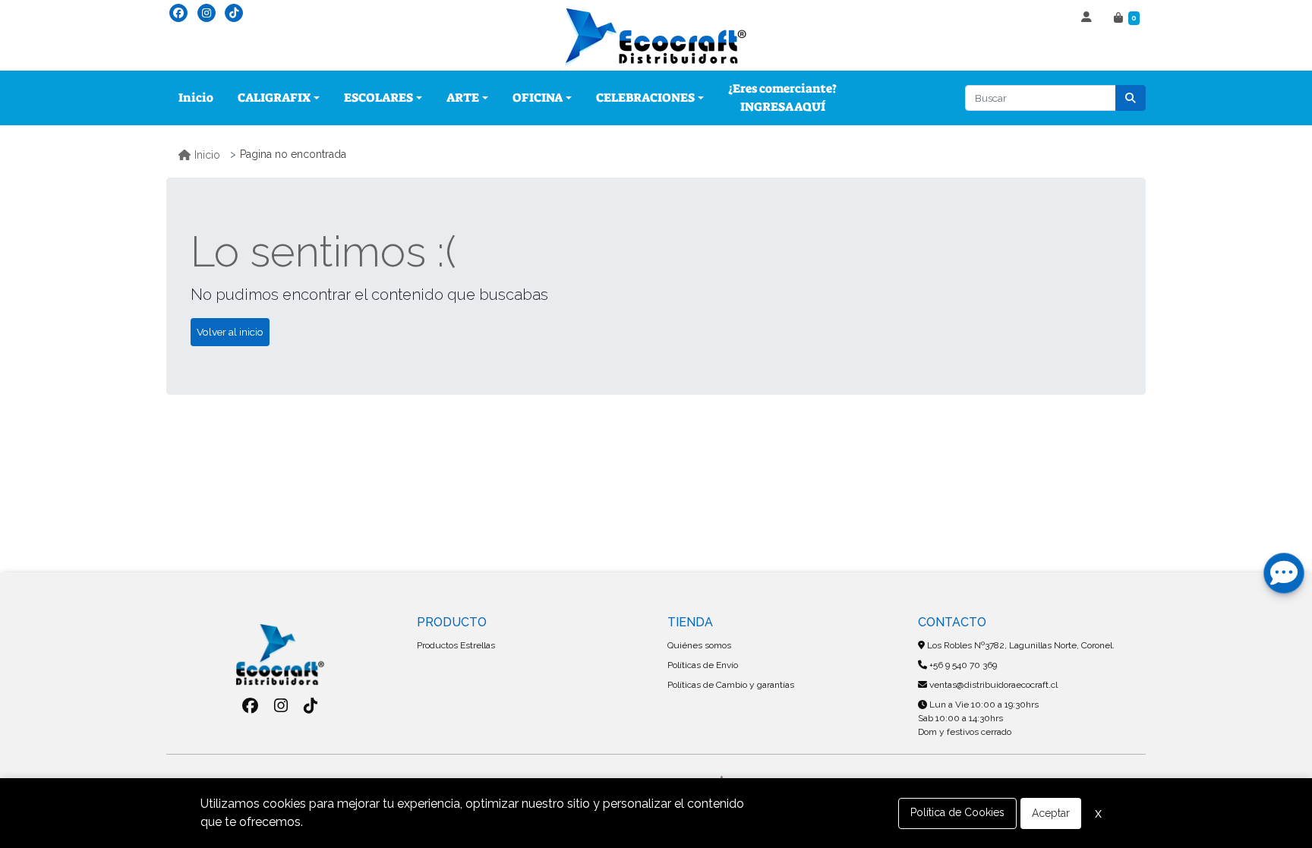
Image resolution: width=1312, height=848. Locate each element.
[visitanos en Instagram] (206, 13)
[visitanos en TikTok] (234, 13)
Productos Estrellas (456, 645)
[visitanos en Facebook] (178, 13)
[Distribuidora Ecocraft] (656, 37)
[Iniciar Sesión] (1088, 18)
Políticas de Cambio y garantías (730, 684)
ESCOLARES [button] (378, 98)
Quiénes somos (699, 645)
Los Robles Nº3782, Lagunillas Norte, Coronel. (1020, 645)
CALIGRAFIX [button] (274, 98)
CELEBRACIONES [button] (645, 98)
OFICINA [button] (537, 98)
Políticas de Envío (702, 665)
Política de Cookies (957, 812)
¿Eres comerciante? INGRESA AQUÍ (782, 97)
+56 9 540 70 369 (962, 665)
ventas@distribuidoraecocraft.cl (992, 684)
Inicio (195, 98)
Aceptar (1051, 813)
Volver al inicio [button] (230, 332)
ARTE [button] (462, 98)
